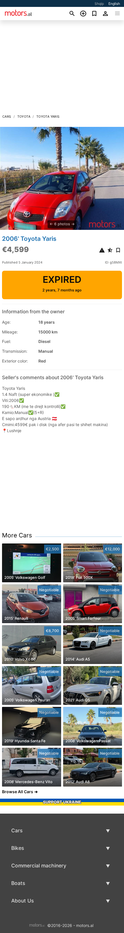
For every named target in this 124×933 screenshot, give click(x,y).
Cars (6, 117)
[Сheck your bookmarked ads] (94, 13)
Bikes (17, 848)
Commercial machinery (38, 866)
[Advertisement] (62, 69)
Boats (18, 883)
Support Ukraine (62, 802)
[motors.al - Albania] (37, 925)
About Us (22, 901)
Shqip (99, 3)
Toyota (23, 117)
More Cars (17, 535)
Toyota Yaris (48, 117)
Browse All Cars (17, 791)
